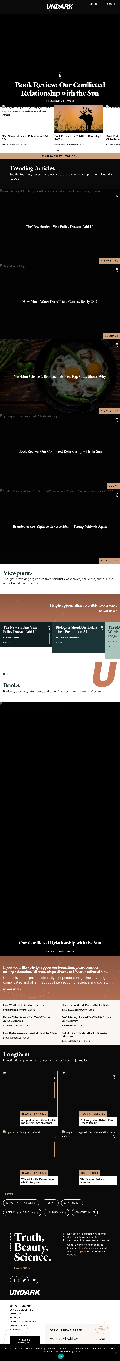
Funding (15, 1329)
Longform (16, 1054)
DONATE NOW (107, 611)
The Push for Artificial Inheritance (92, 1180)
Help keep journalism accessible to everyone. (83, 605)
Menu (93, 4)
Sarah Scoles (13, 1038)
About (111, 4)
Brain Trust (90, 1173)
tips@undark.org (89, 1248)
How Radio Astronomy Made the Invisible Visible (30, 1033)
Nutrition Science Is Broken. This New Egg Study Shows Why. (60, 376)
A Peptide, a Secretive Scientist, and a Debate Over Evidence (38, 1121)
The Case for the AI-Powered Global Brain (85, 1005)
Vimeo (34, 1280)
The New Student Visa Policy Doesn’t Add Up (25, 137)
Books (113, 486)
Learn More (22, 1268)
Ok (60, 1356)
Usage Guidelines (21, 1310)
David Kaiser (12, 144)
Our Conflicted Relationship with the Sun (60, 943)
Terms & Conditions (23, 1321)
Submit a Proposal (24, 1341)
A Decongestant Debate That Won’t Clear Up (96, 1121)
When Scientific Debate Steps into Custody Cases (37, 1180)
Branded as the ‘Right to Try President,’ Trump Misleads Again (60, 526)
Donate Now (11, 989)
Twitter (24, 1280)
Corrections (18, 1325)
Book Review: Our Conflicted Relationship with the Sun (60, 89)
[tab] (58, 150)
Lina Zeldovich (57, 101)
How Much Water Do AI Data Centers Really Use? (60, 301)
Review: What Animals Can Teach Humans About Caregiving (27, 1019)
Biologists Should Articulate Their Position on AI (76, 629)
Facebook (14, 1280)
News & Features (33, 1113)
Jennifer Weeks (14, 1025)
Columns (111, 336)
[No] (116, 1352)
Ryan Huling (71, 1025)
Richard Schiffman (68, 144)
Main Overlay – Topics (58, 156)
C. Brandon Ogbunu (69, 637)
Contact (15, 1314)
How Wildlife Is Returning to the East (24, 1005)
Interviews (57, 1212)
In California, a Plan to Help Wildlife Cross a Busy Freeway (86, 1019)
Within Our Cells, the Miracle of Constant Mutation (85, 1034)
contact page (79, 1251)
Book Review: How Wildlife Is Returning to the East (78, 137)
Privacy (15, 1318)
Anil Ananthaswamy (76, 1010)
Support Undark (20, 1306)
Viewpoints (109, 261)
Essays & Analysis (22, 1212)
